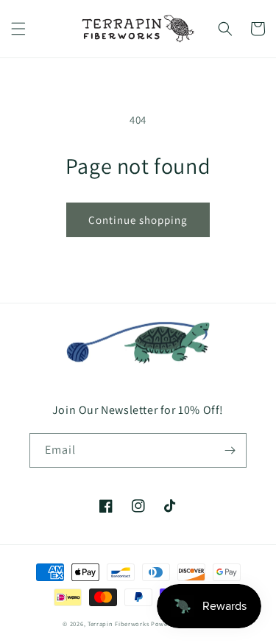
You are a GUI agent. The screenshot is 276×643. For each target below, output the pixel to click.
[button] (18, 29)
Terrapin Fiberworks (118, 623)
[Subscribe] (229, 450)
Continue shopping (138, 220)
